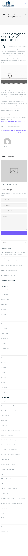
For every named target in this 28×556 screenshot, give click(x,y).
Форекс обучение (5, 508)
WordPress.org (4, 531)
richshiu (12, 43)
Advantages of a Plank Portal (8, 275)
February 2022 (4, 333)
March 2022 (4, 328)
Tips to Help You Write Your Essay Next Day (11, 265)
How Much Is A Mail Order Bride (9, 449)
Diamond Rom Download (7, 435)
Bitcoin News (4, 420)
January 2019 (4, 382)
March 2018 (4, 387)
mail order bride (5, 459)
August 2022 (4, 304)
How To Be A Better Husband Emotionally (11, 454)
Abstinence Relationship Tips (8, 406)
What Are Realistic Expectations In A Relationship (13, 498)
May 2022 (3, 319)
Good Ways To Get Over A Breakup (9, 444)
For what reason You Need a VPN (9, 270)
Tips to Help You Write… (9, 184)
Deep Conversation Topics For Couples (10, 430)
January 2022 (4, 338)
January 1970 (4, 392)
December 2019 (5, 372)
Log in (2, 517)
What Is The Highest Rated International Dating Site (13, 503)
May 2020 (3, 367)
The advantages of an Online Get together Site (13, 36)
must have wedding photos (7, 469)
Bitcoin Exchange (5, 415)
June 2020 (3, 362)
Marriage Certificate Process (8, 464)
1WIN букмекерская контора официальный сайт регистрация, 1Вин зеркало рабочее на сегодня (13, 259)
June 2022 (3, 314)
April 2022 (3, 323)
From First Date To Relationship (8, 440)
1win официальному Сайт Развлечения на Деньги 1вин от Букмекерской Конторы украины (13, 253)
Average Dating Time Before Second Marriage (12, 410)
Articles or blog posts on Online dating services (14, 130)
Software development (6, 483)
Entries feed (4, 522)
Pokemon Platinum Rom (7, 479)
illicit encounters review (19, 124)
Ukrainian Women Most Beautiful (9, 488)
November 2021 (5, 348)
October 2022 (4, 294)
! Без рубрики (4, 401)
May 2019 (3, 377)
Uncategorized (4, 493)
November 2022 (5, 289)
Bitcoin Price (4, 425)
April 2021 (3, 358)
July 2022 (3, 309)
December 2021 (5, 343)
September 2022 (5, 299)
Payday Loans (4, 474)
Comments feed (5, 526)
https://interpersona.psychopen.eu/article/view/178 (13, 121)
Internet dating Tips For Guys (18, 132)
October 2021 (4, 353)
